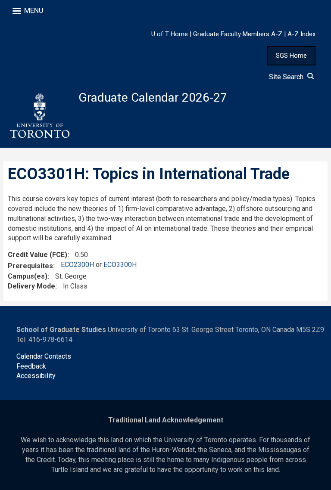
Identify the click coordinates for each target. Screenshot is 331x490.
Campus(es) (27, 276)
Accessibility (36, 376)
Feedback (31, 366)
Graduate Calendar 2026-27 (152, 97)
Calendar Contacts (43, 356)
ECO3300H (120, 265)
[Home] (39, 116)
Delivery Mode (31, 286)
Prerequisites (30, 266)
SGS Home (291, 55)
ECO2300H (77, 265)
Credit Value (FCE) (37, 255)
